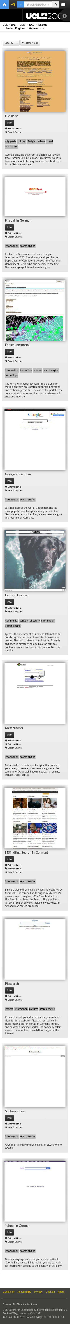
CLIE (22, 25)
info (9, 123)
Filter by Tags (31, 42)
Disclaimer (9, 1291)
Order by (9, 42)
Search (42, 25)
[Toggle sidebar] (65, 16)
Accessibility (24, 1291)
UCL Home (9, 25)
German (34, 28)
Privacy (38, 1291)
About (61, 1291)
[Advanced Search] (20, 4)
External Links (14, 129)
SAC (31, 25)
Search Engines (15, 28)
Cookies (50, 1291)
